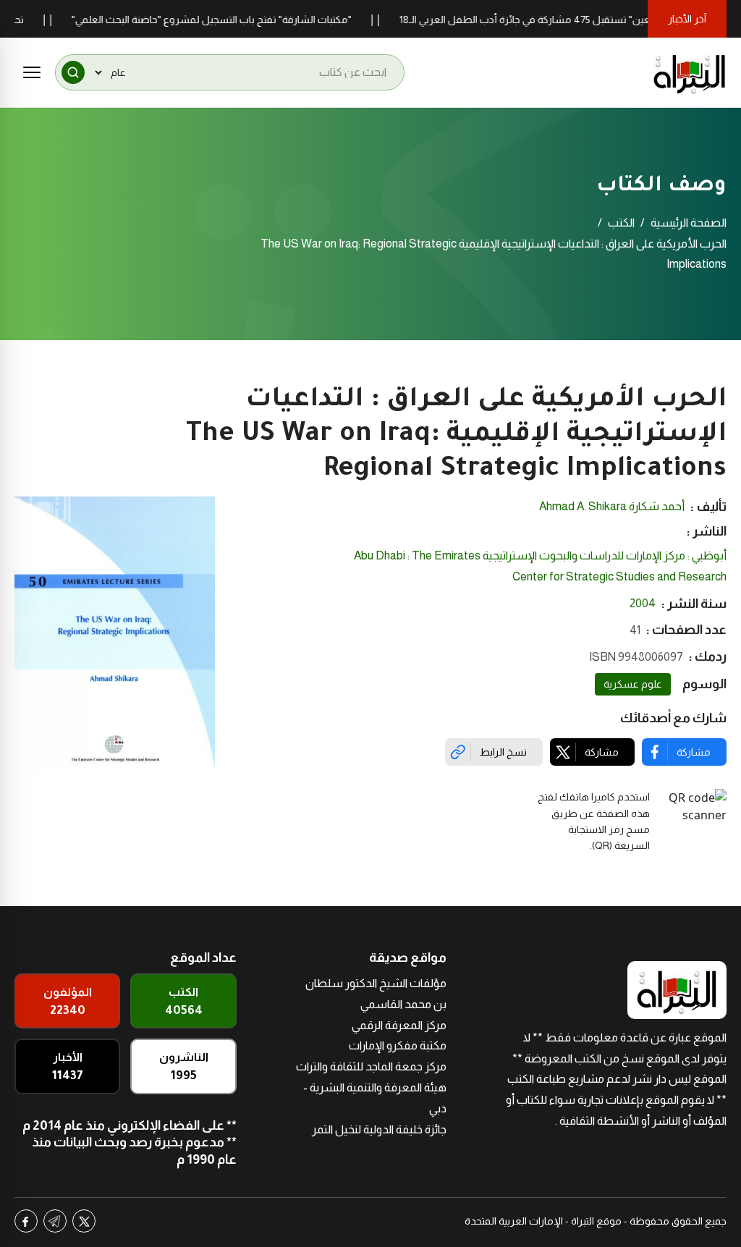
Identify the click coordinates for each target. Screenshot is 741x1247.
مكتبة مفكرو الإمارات (397, 1045)
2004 (643, 603)
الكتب (621, 222)
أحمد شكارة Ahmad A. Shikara (612, 506)
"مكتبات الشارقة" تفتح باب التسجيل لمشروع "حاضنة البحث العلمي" (232, 19)
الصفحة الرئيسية (689, 222)
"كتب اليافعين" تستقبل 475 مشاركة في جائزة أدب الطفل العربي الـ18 (565, 19)
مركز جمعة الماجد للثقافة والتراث (371, 1066)
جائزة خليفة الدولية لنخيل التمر (379, 1129)
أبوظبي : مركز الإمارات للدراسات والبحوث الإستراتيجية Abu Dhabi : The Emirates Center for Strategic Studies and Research (540, 566)
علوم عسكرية (633, 684)
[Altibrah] (690, 72)
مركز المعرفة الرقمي (399, 1025)
